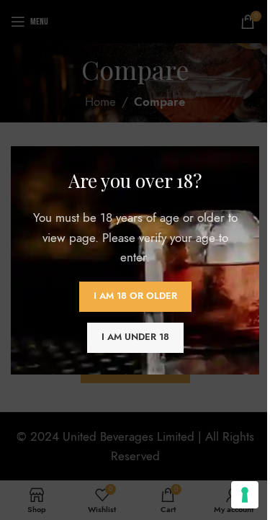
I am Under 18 (135, 337)
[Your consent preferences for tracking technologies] (244, 494)
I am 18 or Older (135, 296)
